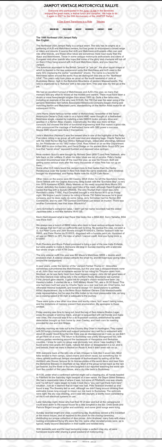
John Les (93, 441)
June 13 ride (90, 10)
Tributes (100, 21)
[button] (54, 29)
